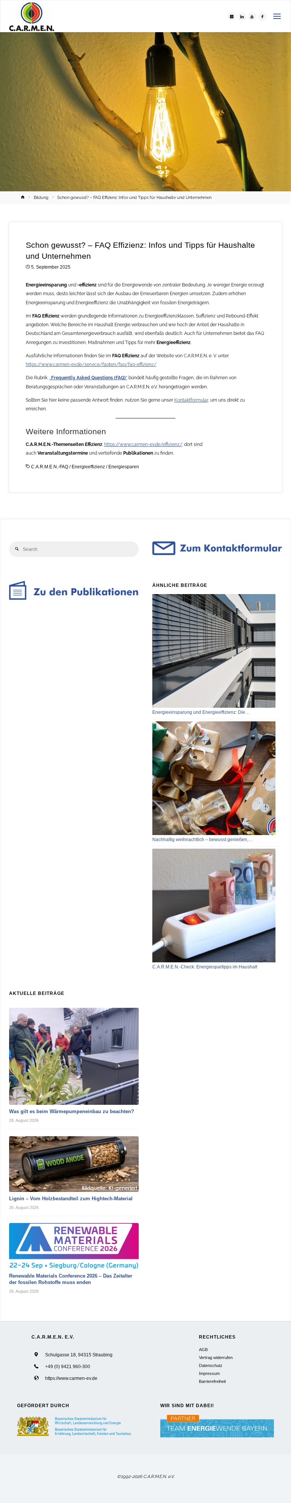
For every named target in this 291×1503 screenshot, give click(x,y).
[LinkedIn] (242, 16)
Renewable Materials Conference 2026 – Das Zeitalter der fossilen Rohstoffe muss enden (70, 1279)
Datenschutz (210, 1365)
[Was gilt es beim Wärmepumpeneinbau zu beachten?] (74, 1056)
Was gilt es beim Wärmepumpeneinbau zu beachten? (71, 1111)
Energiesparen (123, 466)
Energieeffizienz (88, 466)
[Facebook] (262, 16)
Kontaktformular (191, 400)
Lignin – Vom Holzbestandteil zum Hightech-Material (71, 1198)
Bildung (41, 197)
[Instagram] (231, 16)
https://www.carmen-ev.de (71, 1378)
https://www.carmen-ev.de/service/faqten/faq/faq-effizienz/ (91, 364)
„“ (88, 377)
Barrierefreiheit (212, 1381)
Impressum (209, 1373)
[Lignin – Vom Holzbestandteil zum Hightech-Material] (74, 1164)
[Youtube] (252, 16)
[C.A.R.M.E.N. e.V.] (31, 16)
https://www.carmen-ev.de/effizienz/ (143, 444)
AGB (203, 1349)
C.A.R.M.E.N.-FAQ (49, 466)
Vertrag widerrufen (216, 1357)
